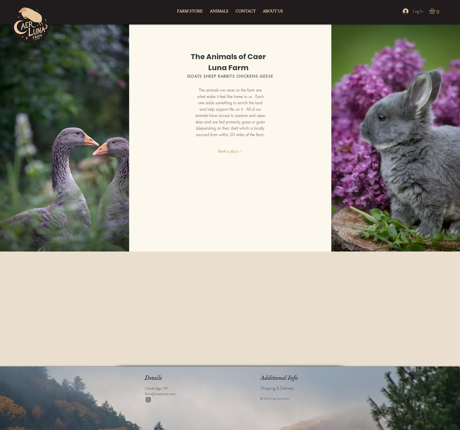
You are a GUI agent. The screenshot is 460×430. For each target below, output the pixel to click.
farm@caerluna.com (160, 393)
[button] (435, 11)
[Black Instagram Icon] (148, 399)
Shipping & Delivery (277, 388)
